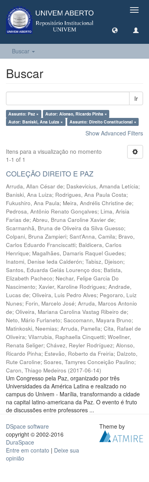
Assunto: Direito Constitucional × (103, 122)
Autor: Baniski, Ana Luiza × (35, 122)
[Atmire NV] (121, 435)
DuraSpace (20, 442)
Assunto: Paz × (23, 114)
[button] (115, 30)
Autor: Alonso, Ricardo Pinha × (76, 114)
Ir (136, 98)
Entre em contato (27, 450)
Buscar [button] (21, 51)
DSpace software (27, 426)
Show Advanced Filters (114, 133)
